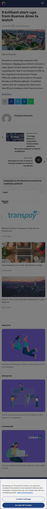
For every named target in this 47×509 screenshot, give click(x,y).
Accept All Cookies (23, 505)
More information (25, 492)
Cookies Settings (23, 499)
